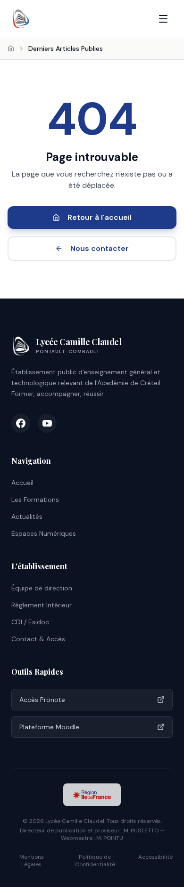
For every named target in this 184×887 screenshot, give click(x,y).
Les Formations (35, 499)
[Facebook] (20, 423)
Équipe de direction (41, 588)
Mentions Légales (31, 860)
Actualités (26, 516)
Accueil (22, 482)
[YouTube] (47, 423)
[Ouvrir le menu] (163, 18)
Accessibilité (155, 857)
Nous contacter (99, 248)
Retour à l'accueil (99, 217)
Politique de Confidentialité (95, 860)
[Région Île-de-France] (92, 794)
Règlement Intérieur (41, 605)
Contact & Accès (38, 639)
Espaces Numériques (43, 533)
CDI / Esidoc (30, 622)
